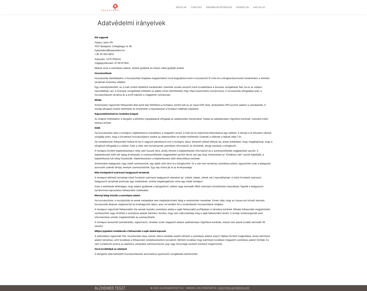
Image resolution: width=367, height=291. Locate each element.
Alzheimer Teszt (110, 288)
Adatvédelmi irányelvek (234, 288)
